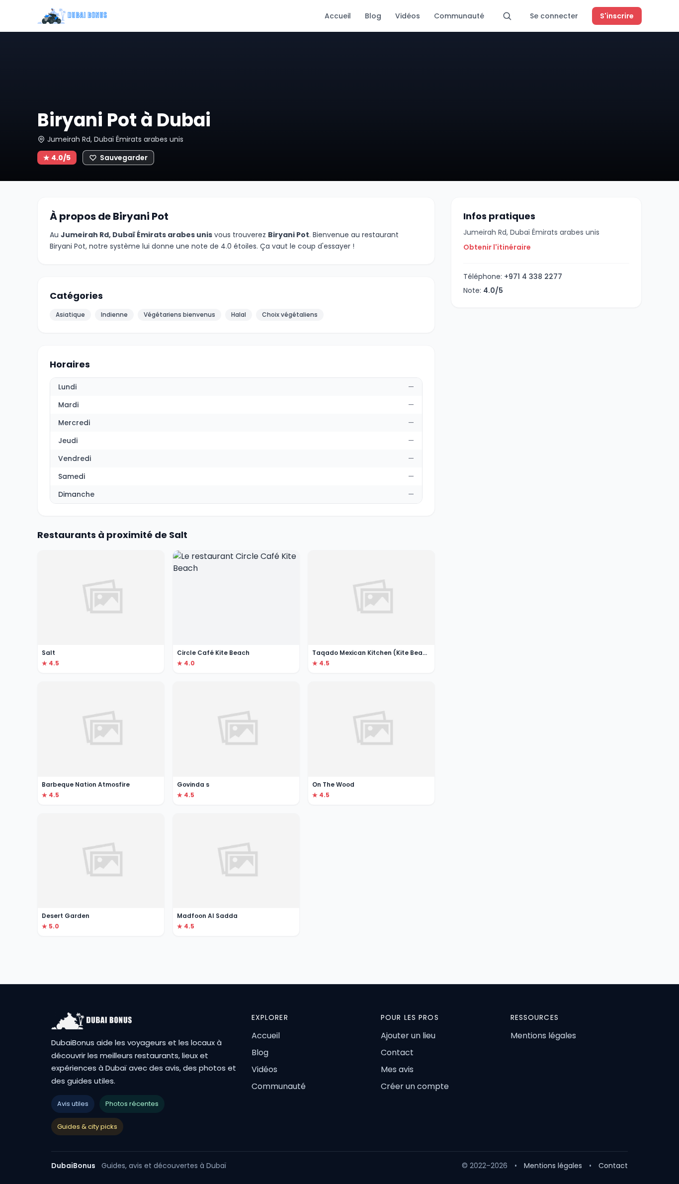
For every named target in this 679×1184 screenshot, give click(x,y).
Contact (397, 1052)
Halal (238, 314)
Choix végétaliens (290, 314)
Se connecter (554, 16)
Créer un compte (415, 1086)
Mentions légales (543, 1035)
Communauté (459, 16)
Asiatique (70, 314)
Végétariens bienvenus (179, 314)
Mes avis (397, 1069)
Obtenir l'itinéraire (497, 247)
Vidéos (407, 16)
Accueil (338, 16)
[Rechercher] (507, 16)
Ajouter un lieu (408, 1035)
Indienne (114, 314)
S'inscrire (617, 16)
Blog (373, 16)
